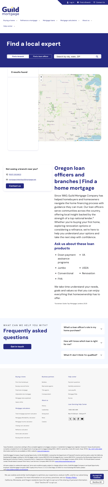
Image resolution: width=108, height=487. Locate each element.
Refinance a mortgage (28, 20)
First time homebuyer (22, 382)
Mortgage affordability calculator (25, 418)
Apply (17, 402)
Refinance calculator (22, 430)
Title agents (45, 390)
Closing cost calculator (22, 426)
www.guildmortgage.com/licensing (17, 469)
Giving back (45, 414)
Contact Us (100, 2)
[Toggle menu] (16, 20)
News (43, 418)
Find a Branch (85, 2)
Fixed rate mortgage (22, 390)
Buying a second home (22, 386)
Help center (7, 26)
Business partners (48, 377)
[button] (41, 77)
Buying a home (9, 20)
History (44, 406)
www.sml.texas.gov (43, 451)
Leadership (45, 410)
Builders (44, 382)
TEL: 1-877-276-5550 (95, 449)
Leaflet (80, 140)
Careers (44, 422)
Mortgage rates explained (23, 398)
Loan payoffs (72, 390)
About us (85, 20)
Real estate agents (47, 386)
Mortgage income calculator (24, 422)
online (21, 402)
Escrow (70, 398)
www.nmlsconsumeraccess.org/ (65, 461)
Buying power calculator (23, 438)
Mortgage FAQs (72, 394)
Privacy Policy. (71, 477)
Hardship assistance (74, 386)
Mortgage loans (49, 20)
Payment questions (74, 382)
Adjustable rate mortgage (23, 394)
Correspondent (46, 394)
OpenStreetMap (89, 140)
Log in (72, 2)
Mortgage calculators (68, 20)
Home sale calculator (22, 434)
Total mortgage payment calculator (26, 414)
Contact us (15, 186)
